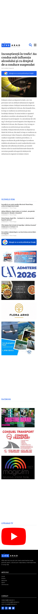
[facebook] (3, 608)
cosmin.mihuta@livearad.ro (10, 602)
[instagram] (6, 608)
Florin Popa (13, 208)
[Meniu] (35, 45)
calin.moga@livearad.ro (9, 604)
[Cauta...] (30, 45)
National (4, 580)
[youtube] (10, 608)
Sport (3, 582)
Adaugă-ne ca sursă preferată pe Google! (21, 73)
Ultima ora (4, 584)
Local (3, 576)
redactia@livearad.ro (8, 600)
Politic (3, 578)
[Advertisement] (19, 21)
